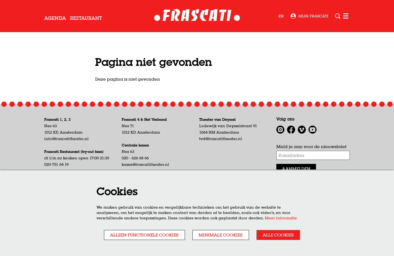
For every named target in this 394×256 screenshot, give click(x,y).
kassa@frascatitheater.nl (145, 164)
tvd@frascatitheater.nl (220, 138)
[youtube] (312, 130)
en (281, 16)
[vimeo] (302, 130)
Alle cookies (278, 235)
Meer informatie (281, 218)
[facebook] (291, 130)
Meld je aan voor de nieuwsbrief (311, 146)
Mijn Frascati (313, 16)
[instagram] (280, 130)
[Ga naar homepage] (197, 16)
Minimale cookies (221, 235)
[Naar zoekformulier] (338, 16)
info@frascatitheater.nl (66, 138)
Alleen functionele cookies (144, 235)
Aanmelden (296, 168)
